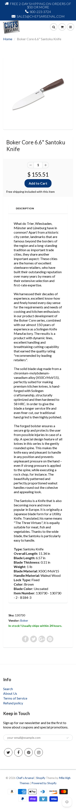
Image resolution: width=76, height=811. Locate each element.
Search (8, 689)
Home (7, 39)
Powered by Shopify (44, 783)
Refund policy (13, 703)
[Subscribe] (67, 738)
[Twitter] (8, 752)
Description (25, 208)
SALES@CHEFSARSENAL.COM (41, 16)
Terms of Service (15, 698)
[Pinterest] (28, 752)
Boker (24, 620)
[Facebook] (18, 752)
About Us (10, 693)
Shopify (40, 778)
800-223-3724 (40, 12)
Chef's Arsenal (25, 778)
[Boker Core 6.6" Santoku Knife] (38, 92)
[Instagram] (38, 752)
